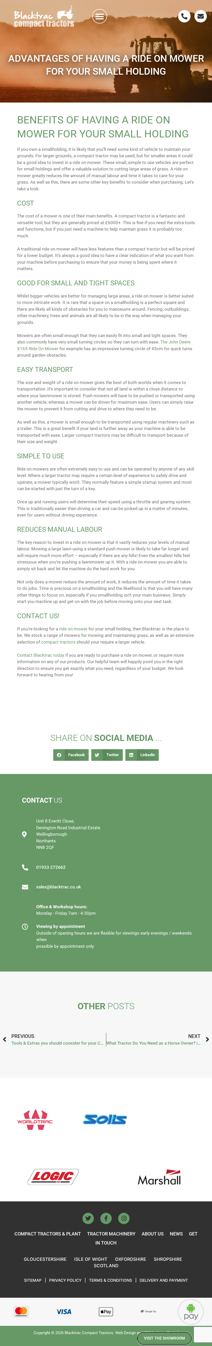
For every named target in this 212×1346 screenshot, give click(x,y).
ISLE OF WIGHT (90, 1259)
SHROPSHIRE (168, 1259)
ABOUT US (153, 1234)
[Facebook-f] (106, 1218)
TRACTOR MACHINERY (111, 1234)
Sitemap (33, 1280)
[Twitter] (88, 1218)
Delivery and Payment (164, 1280)
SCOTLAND (106, 1265)
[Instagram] (124, 1218)
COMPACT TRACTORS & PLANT (47, 1234)
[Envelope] (200, 16)
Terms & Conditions (110, 1280)
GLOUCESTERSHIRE (45, 1259)
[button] (99, 16)
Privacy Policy (65, 1280)
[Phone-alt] (184, 16)
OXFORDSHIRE (130, 1259)
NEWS (176, 1234)
